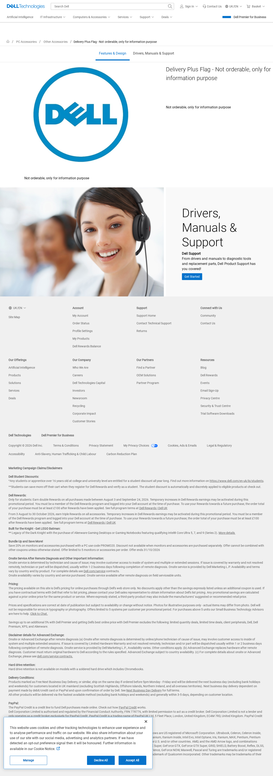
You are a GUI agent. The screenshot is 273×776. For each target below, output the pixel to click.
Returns (141, 331)
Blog (203, 367)
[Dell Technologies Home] (25, 6)
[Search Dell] (170, 6)
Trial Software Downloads (217, 413)
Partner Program (147, 383)
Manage (28, 760)
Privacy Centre (210, 398)
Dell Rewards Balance (87, 346)
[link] (212, 6)
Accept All (132, 760)
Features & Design (112, 53)
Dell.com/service (94, 571)
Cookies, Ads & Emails (182, 445)
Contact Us (207, 323)
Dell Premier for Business (250, 17)
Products (15, 375)
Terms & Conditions (66, 445)
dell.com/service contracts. (55, 656)
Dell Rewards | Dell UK (153, 508)
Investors (79, 390)
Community (208, 315)
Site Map (14, 317)
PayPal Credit (128, 707)
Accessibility (17, 454)
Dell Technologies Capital (89, 383)
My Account (80, 315)
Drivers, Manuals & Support (153, 53)
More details (227, 533)
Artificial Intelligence (22, 367)
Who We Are (80, 367)
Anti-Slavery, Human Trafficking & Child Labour (65, 454)
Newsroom (80, 398)
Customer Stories (84, 421)
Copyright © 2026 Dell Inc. (26, 445)
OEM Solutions (146, 375)
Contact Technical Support (153, 323)
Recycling (79, 406)
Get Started (192, 276)
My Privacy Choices (136, 445)
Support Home (146, 315)
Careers (78, 375)
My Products (81, 338)
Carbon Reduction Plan (121, 454)
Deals (12, 398)
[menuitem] (53, 17)
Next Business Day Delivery (144, 690)
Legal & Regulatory (219, 445)
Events (204, 383)
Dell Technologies (20, 435)
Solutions (15, 383)
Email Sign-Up (209, 390)
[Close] (146, 721)
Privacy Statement (101, 445)
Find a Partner (145, 367)
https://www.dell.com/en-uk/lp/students (236, 481)
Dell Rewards (209, 375)
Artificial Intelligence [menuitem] (20, 17)
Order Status (81, 323)
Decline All (101, 760)
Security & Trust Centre (215, 406)
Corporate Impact (84, 413)
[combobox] (112, 6)
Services (14, 390)
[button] (189, 6)
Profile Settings (83, 331)
